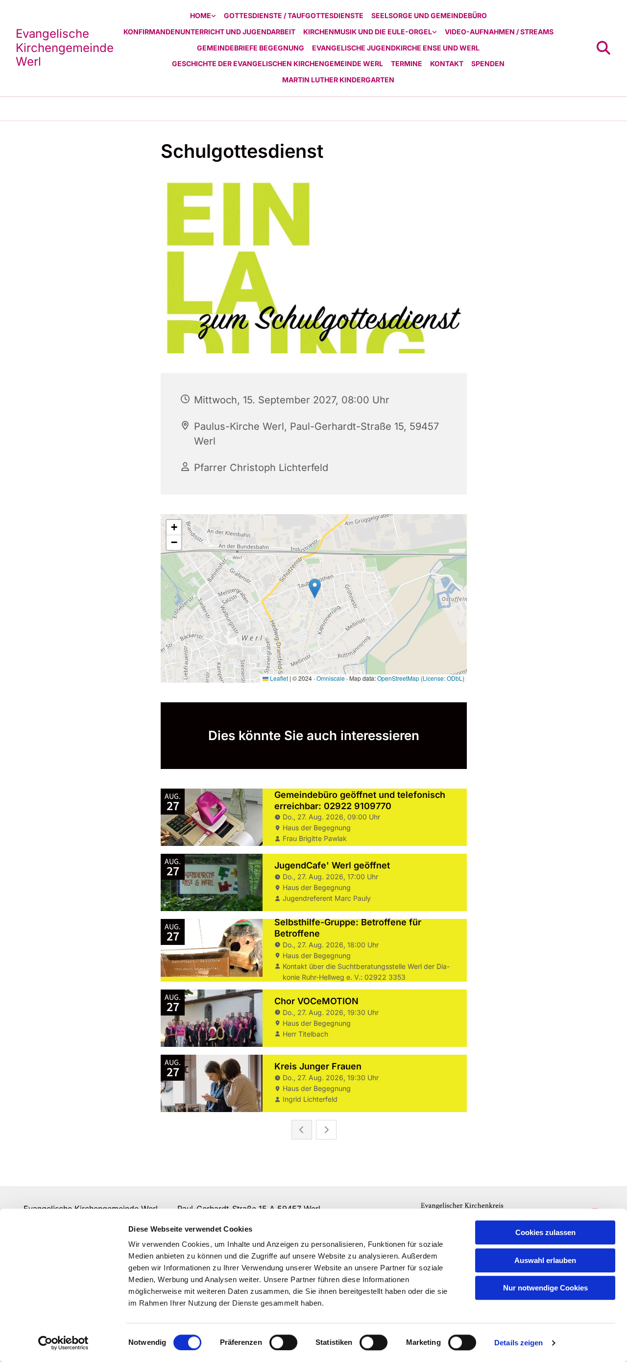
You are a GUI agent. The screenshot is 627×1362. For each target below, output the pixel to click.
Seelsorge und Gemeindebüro (429, 15)
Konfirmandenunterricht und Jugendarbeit (209, 31)
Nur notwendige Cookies (545, 1288)
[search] (603, 48)
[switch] (283, 1342)
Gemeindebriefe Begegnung (250, 48)
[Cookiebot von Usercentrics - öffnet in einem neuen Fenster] (63, 1343)
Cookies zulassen (545, 1232)
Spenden (488, 63)
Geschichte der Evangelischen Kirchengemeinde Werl (277, 63)
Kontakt (446, 63)
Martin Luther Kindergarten (338, 79)
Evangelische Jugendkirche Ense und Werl (396, 48)
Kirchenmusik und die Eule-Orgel (367, 31)
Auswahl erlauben (545, 1260)
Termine (406, 63)
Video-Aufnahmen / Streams (499, 31)
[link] (203, 16)
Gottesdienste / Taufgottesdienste (293, 15)
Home (200, 15)
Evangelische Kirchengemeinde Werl (65, 47)
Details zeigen (518, 1342)
